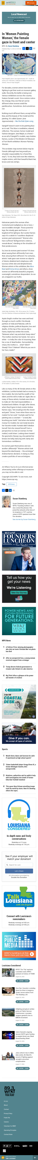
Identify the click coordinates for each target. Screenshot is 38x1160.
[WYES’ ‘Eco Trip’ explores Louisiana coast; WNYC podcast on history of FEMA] (8, 973)
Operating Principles (10, 1130)
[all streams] (35, 1157)
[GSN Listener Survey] (19, 589)
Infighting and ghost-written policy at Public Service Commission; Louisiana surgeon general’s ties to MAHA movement (25, 1013)
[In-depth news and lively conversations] (19, 815)
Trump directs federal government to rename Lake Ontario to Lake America (19, 668)
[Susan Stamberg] (6, 501)
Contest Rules (8, 1134)
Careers (6, 1122)
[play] (3, 1158)
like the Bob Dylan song (24, 121)
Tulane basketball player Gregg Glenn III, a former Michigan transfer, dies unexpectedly (21, 767)
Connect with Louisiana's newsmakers (19, 918)
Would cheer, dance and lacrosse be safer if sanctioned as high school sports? (20, 757)
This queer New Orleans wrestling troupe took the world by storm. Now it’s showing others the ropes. (20, 788)
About (6, 1105)
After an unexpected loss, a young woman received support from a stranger (20, 659)
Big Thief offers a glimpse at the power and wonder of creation (19, 676)
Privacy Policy (8, 1113)
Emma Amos (14, 269)
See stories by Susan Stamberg (24, 519)
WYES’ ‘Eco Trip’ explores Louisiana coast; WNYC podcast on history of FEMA (25, 972)
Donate (31, 3)
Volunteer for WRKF (10, 1126)
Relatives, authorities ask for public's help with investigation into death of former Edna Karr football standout (21, 777)
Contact (6, 1109)
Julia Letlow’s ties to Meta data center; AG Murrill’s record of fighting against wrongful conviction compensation (25, 1057)
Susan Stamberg (13, 46)
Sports (5, 749)
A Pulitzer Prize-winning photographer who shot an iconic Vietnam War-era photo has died (21, 649)
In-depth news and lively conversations (19, 837)
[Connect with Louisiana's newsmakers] (19, 899)
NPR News (11, 484)
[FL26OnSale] (19, 551)
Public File (7, 1117)
